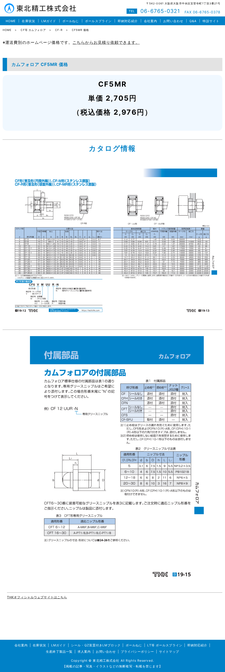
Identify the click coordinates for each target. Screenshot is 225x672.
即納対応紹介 (128, 21)
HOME (11, 21)
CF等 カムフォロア (33, 30)
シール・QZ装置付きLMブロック (96, 645)
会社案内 (150, 21)
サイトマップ (169, 651)
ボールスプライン (98, 21)
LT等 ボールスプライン (164, 645)
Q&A (192, 21)
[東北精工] (112, 241)
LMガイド (48, 21)
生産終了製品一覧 (59, 651)
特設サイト (211, 21)
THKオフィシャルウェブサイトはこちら (37, 597)
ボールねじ (70, 21)
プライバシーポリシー (137, 651)
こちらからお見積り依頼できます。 (106, 42)
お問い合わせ (173, 21)
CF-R (59, 30)
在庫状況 (28, 21)
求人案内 (84, 651)
